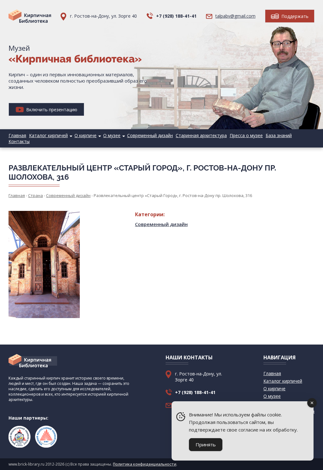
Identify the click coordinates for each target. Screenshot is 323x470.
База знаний (279, 135)
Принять (206, 444)
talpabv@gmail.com (235, 16)
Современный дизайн (150, 135)
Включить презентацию (51, 110)
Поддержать (294, 16)
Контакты (19, 141)
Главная (17, 135)
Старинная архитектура (201, 135)
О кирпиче (85, 135)
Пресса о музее (246, 135)
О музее (111, 135)
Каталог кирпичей (48, 135)
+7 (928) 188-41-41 (176, 16)
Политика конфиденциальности (144, 464)
